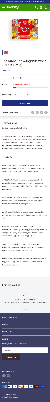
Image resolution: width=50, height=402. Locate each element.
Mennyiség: (6, 95)
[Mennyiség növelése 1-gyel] (27, 94)
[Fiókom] (41, 7)
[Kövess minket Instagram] (8, 375)
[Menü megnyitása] (3, 7)
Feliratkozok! (11, 357)
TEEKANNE (6, 70)
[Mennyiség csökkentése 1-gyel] (15, 94)
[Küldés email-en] (46, 112)
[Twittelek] (41, 112)
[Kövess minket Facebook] (4, 375)
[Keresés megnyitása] (36, 7)
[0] (45, 7)
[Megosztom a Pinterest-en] (37, 112)
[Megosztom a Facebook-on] (32, 112)
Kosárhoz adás (25, 103)
